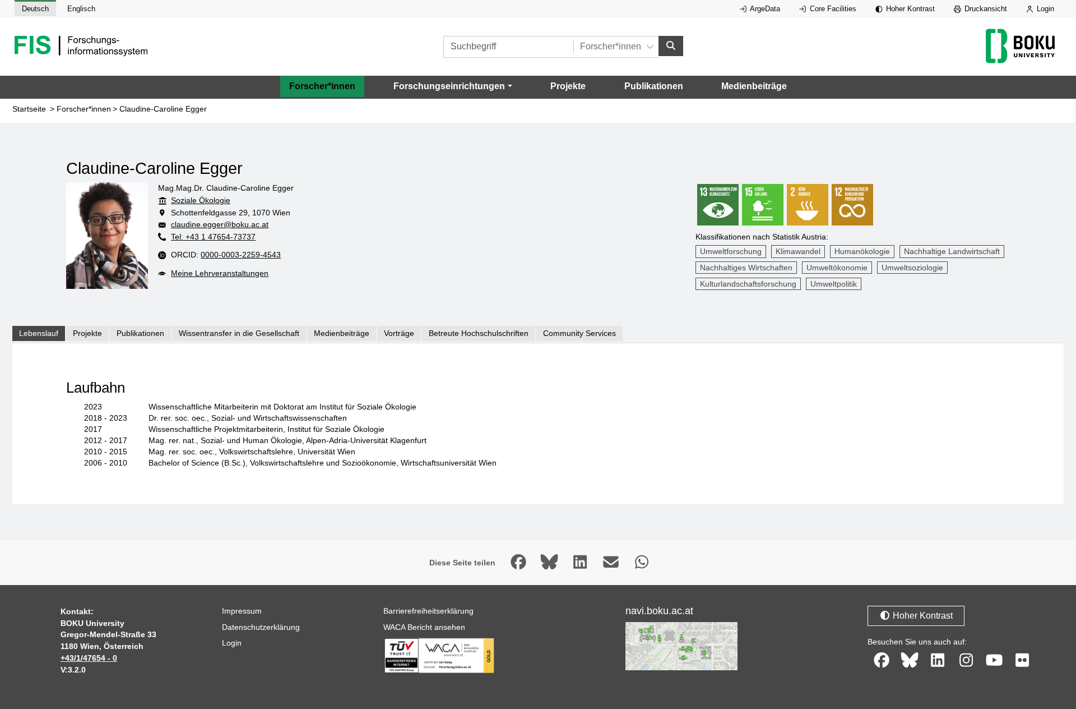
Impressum (242, 610)
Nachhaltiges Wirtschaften (746, 267)
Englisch (81, 8)
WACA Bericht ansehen (424, 627)
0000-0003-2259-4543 (241, 254)
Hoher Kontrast (909, 8)
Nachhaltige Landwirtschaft (952, 251)
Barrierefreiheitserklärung (428, 610)
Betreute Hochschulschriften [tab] (478, 333)
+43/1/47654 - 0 (89, 657)
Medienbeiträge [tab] (341, 333)
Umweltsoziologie (912, 267)
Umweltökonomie (837, 267)
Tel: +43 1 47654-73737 (213, 236)
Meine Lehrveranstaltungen (219, 273)
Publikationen (653, 86)
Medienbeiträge (754, 86)
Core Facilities (832, 8)
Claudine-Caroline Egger (163, 109)
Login (1044, 8)
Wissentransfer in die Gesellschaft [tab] (239, 333)
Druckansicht (984, 8)
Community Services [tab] (579, 333)
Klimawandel (798, 251)
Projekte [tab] (87, 333)
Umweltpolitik (833, 283)
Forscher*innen (322, 86)
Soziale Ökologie (200, 200)
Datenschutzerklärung (261, 627)
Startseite (29, 109)
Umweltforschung (731, 251)
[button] (452, 86)
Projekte (568, 86)
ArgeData (764, 8)
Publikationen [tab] (140, 333)
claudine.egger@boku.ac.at (219, 224)
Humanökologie (862, 251)
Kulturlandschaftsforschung (748, 283)
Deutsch (35, 8)
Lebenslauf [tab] (38, 333)
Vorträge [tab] (399, 333)
